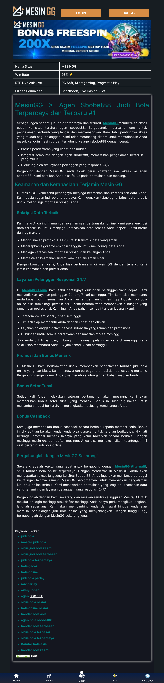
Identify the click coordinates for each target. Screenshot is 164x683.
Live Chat (147, 680)
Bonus (49, 680)
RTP (114, 680)
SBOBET (36, 596)
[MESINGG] (34, 11)
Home (16, 680)
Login (82, 680)
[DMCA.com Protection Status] (27, 657)
